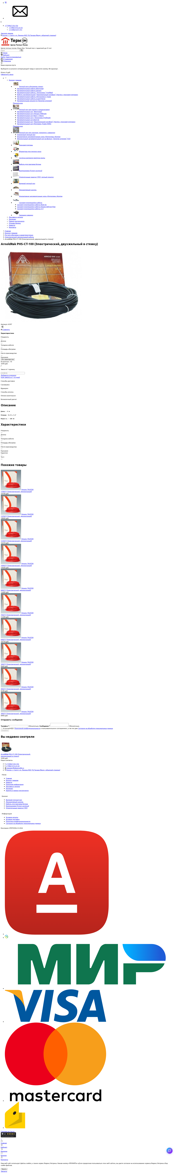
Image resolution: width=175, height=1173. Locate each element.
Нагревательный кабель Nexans (29, 90)
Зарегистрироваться (13, 57)
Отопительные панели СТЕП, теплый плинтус (36, 177)
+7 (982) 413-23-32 (16, 27)
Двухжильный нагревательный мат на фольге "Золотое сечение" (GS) (43, 139)
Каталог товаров (15, 80)
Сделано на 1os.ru (7, 1131)
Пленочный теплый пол (26, 134)
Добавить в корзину (8, 375)
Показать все (18, 103)
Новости (12, 225)
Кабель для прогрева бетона (30, 164)
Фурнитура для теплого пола (30, 151)
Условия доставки (13, 819)
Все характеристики (8, 359)
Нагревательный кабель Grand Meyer (31, 99)
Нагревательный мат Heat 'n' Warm (30, 116)
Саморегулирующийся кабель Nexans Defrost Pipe (36, 207)
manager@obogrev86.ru (15, 768)
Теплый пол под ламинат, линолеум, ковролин (37, 132)
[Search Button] (21, 50)
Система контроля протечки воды (32, 158)
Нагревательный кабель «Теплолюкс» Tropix (34, 97)
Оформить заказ (7, 74)
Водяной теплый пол (27, 183)
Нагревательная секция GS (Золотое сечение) (34, 101)
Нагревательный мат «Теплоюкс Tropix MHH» (34, 124)
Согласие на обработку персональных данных (95, 728)
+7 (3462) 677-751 (15, 30)
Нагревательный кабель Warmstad (30, 88)
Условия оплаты (12, 817)
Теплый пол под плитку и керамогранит (34, 109)
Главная (9, 778)
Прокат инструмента (16, 221)
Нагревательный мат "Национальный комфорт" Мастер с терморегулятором (46, 122)
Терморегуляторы (26, 145)
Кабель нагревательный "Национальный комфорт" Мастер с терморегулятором (47, 94)
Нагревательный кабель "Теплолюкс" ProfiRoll (35, 92)
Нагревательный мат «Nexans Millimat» (32, 113)
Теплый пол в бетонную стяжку (31, 86)
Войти (3, 57)
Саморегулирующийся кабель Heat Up (31, 205)
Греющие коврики (26, 215)
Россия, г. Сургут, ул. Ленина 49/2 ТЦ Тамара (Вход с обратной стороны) (29, 35)
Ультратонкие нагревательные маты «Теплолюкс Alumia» (38, 137)
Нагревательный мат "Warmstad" (29, 111)
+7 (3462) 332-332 (11, 25)
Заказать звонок (7, 33)
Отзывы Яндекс (15, 223)
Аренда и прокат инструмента (17, 790)
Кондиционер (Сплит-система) (30, 171)
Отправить (5, 730)
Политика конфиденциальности (18, 821)
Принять (4, 1169)
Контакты (12, 227)
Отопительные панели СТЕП (16, 808)
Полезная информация (14, 784)
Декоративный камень (27, 190)
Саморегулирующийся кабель (30, 203)
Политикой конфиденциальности (27, 728)
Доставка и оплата (16, 217)
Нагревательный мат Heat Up (28, 120)
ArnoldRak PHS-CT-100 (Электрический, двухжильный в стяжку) (16, 755)
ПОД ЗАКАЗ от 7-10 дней (10, 377)
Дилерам (12, 219)
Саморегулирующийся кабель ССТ (30, 209)
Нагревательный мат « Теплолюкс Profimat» (34, 118)
